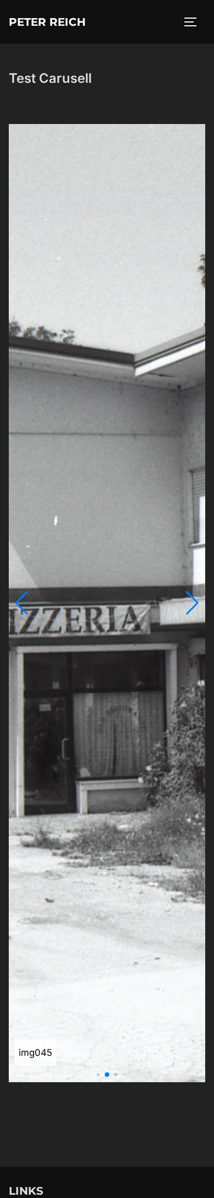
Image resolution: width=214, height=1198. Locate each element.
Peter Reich (47, 22)
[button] (21, 603)
